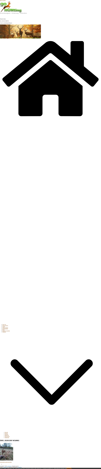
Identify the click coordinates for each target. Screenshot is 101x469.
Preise (3, 329)
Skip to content (3, 0)
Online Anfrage (5, 327)
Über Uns (4, 324)
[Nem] (71, 468)
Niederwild (7, 437)
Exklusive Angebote (6, 330)
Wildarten (4, 331)
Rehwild (6, 432)
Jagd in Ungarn (5, 325)
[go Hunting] (50, 118)
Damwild (6, 434)
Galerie (3, 326)
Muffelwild (7, 435)
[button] (51, 431)
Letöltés (10, 462)
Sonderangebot (5, 328)
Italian (13, 16)
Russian (18, 16)
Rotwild (6, 433)
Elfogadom (69, 468)
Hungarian (2, 16)
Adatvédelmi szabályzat (4, 462)
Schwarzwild (7, 436)
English (7, 16)
